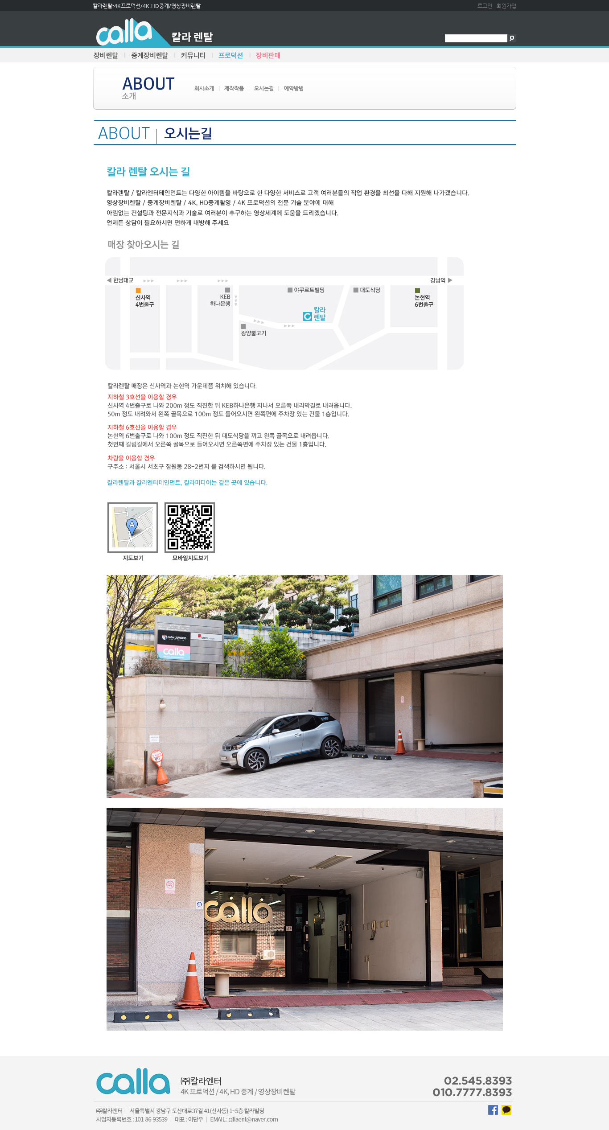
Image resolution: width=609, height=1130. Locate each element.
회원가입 (506, 6)
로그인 (484, 6)
